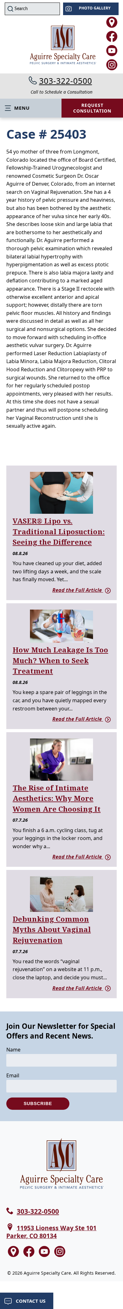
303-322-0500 (65, 80)
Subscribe (38, 1103)
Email (12, 1075)
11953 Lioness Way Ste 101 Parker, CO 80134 (51, 1232)
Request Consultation (92, 108)
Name (13, 1049)
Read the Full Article (77, 590)
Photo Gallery (94, 8)
